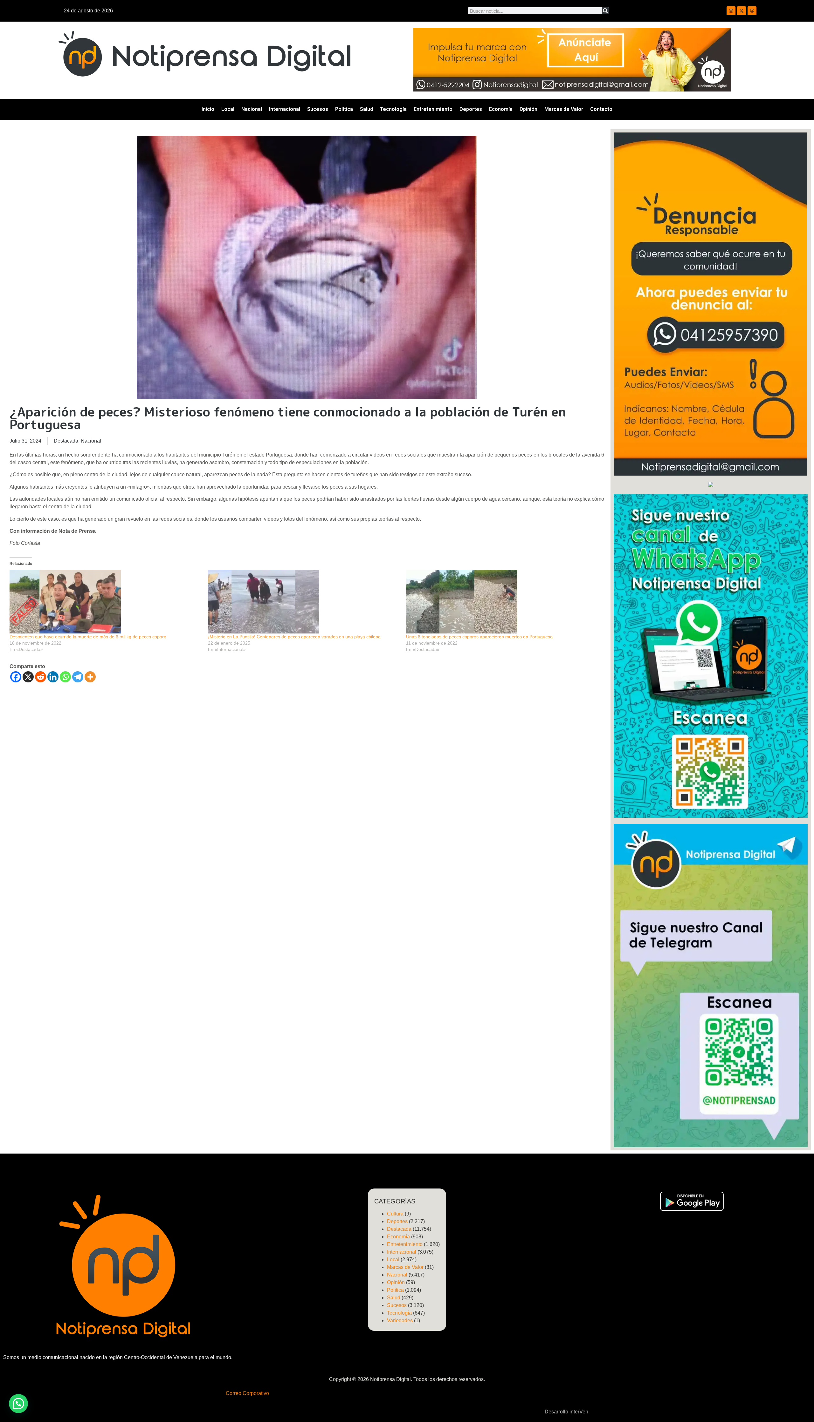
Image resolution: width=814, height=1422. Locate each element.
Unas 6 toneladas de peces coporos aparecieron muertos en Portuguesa (479, 636)
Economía (501, 109)
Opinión (528, 109)
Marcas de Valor (563, 109)
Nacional (251, 109)
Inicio (208, 109)
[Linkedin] (53, 676)
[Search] (605, 10)
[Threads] (752, 10)
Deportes (470, 109)
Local (227, 109)
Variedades (400, 1320)
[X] (28, 676)
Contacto (601, 109)
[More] (90, 676)
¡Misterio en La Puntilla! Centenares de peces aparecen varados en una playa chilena (294, 636)
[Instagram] (731, 10)
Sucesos (317, 109)
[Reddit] (40, 676)
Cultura (395, 1213)
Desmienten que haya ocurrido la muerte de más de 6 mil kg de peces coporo (88, 636)
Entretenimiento (433, 109)
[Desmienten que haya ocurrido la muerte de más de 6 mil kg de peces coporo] (106, 601)
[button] (18, 1403)
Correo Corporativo (247, 1393)
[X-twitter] (741, 10)
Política (344, 109)
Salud (366, 109)
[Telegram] (77, 676)
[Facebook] (15, 676)
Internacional (284, 109)
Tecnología (393, 109)
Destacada (66, 441)
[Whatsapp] (65, 676)
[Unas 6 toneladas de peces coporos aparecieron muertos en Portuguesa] (502, 601)
